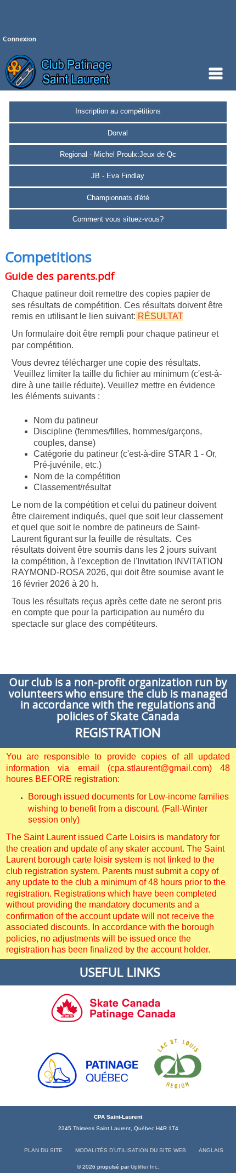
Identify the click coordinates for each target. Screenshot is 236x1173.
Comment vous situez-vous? (118, 219)
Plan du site (43, 1150)
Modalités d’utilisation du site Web (130, 1150)
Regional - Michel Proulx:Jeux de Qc (118, 154)
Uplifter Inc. (145, 1167)
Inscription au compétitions (118, 111)
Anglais (211, 1150)
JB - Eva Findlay (117, 176)
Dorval (118, 133)
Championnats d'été (118, 198)
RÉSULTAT (160, 316)
